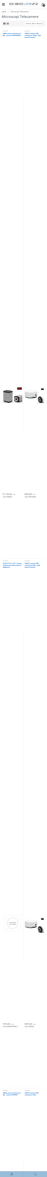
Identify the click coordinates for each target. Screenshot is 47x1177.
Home (4, 12)
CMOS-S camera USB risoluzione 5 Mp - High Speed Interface (32, 565)
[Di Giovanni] (23, 4)
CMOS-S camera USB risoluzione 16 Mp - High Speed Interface (33, 35)
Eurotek (5, 31)
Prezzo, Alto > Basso (33, 23)
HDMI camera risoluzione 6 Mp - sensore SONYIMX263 (12, 34)
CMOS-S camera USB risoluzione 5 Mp (31, 1094)
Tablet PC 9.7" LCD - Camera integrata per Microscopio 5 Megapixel (12, 565)
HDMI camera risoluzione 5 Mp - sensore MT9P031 (12, 1094)
